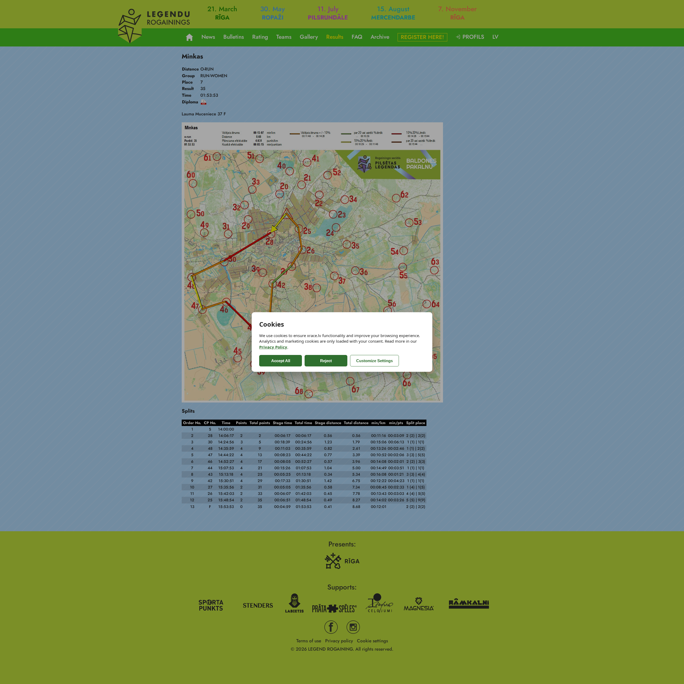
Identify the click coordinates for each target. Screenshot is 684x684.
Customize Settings (374, 360)
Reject (326, 360)
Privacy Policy (273, 347)
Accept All (280, 360)
